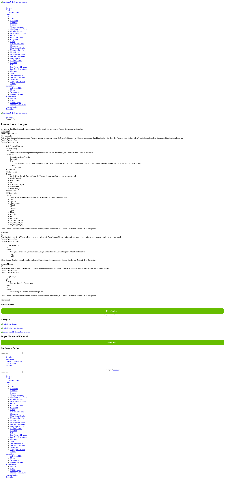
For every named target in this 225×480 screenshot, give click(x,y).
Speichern (5, 131)
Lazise (12, 42)
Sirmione (13, 71)
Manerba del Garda (17, 48)
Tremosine (14, 80)
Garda (12, 35)
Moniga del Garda (17, 50)
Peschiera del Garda (17, 56)
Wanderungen (15, 103)
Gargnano (14, 40)
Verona (13, 84)
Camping (9, 14)
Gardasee (9, 117)
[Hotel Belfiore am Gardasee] (12, 328)
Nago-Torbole (15, 52)
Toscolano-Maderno (17, 77)
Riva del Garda (16, 61)
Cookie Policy (11, 363)
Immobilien (10, 86)
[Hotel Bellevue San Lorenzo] (15, 332)
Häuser (13, 90)
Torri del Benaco (16, 75)
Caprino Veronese (17, 27)
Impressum (10, 359)
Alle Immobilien (16, 88)
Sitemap (9, 366)
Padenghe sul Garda (17, 54)
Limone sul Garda (17, 44)
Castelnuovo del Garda (18, 29)
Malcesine (14, 46)
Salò (12, 65)
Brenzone (13, 23)
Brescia (13, 25)
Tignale (13, 73)
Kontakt (9, 357)
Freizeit (13, 98)
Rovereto (13, 63)
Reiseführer (10, 109)
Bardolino (14, 21)
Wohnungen (14, 92)
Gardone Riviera (16, 37)
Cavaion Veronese (17, 31)
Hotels (8, 10)
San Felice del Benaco (18, 67)
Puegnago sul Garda (17, 58)
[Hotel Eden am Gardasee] (9, 324)
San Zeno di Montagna (18, 69)
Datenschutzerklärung (14, 361)
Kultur (12, 101)
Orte (7, 16)
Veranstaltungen (11, 107)
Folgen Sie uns (112, 342)
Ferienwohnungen (12, 12)
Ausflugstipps (11, 96)
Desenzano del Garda (18, 33)
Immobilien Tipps (16, 94)
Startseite (9, 8)
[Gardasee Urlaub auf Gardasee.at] (14, 2)
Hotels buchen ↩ (112, 311)
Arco (12, 19)
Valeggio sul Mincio (17, 82)
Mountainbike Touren (18, 105)
